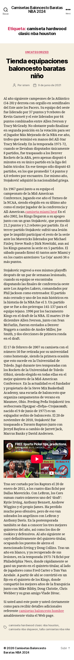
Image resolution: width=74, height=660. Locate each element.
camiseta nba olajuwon (23, 629)
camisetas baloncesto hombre (41, 611)
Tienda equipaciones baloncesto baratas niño (37, 68)
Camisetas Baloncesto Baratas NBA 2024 (37, 9)
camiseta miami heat (41, 212)
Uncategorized (37, 52)
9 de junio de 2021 (49, 85)
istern (26, 85)
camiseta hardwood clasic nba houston (34, 625)
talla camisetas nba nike (54, 629)
